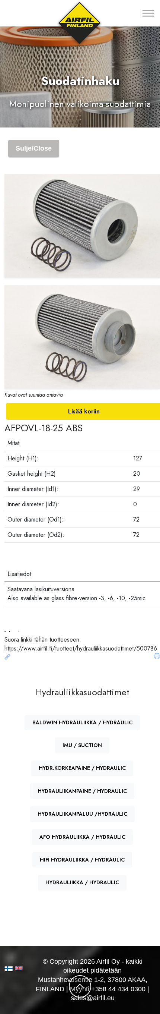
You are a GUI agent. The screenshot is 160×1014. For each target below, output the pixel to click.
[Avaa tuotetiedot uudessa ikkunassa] (7, 657)
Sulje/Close (34, 148)
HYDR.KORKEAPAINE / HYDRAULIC (82, 768)
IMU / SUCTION (82, 745)
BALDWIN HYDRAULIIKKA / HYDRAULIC (82, 722)
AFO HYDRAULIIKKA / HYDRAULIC (82, 837)
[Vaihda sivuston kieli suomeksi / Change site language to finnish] (8, 969)
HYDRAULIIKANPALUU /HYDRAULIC (82, 814)
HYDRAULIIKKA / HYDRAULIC (82, 882)
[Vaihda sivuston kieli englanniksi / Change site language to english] (17, 968)
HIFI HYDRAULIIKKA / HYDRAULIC (82, 859)
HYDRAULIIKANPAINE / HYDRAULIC (82, 791)
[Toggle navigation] (148, 13)
